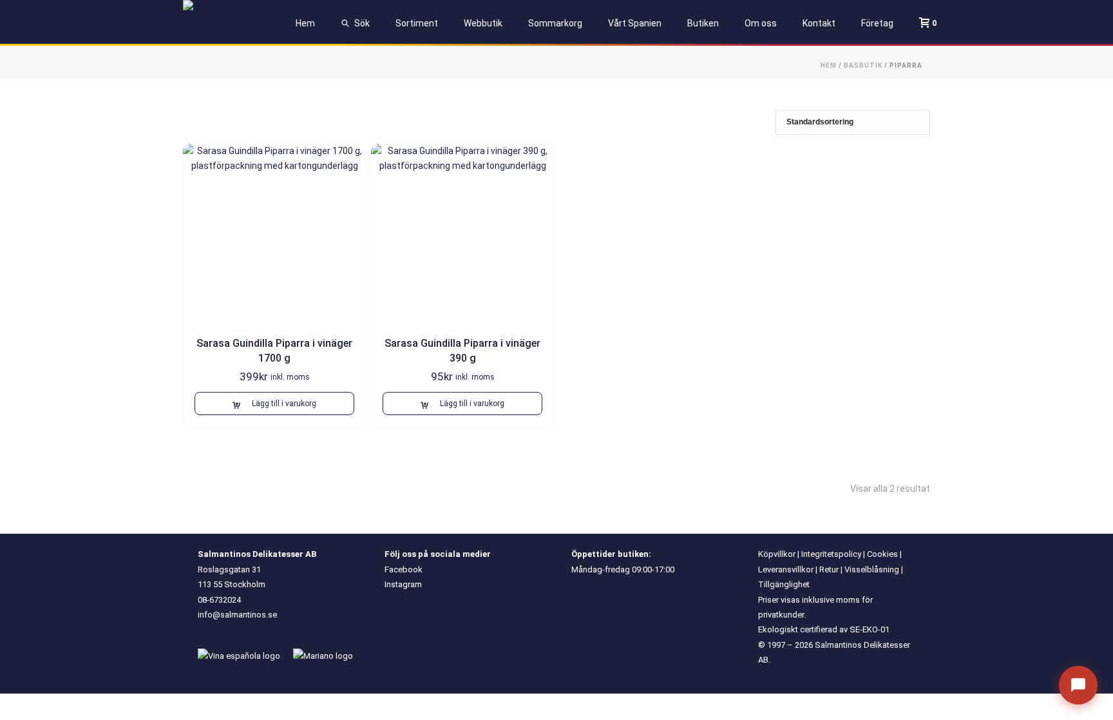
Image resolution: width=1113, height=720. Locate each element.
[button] (274, 403)
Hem (305, 23)
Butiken (703, 23)
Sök (362, 23)
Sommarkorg (555, 23)
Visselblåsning (871, 569)
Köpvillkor (776, 554)
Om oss (761, 23)
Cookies (882, 554)
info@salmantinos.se (237, 614)
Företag (877, 23)
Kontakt (819, 23)
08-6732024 (219, 600)
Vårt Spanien (634, 23)
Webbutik (483, 23)
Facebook (404, 569)
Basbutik (863, 65)
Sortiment (416, 23)
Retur (829, 569)
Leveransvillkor (785, 569)
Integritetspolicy (831, 554)
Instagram (403, 584)
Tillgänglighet (784, 584)
